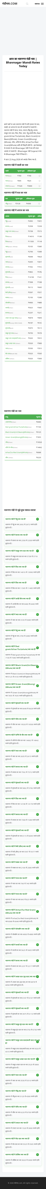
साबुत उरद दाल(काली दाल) (13, 338)
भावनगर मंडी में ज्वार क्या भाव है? (16, 614)
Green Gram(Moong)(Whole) (16, 437)
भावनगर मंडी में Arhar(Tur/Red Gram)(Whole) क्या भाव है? (20, 911)
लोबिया (7, 358)
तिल (6, 236)
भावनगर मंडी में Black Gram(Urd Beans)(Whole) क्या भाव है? (21, 667)
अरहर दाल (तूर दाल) (11, 318)
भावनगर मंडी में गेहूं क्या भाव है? (15, 519)
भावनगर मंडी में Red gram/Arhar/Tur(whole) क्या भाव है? (20, 648)
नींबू (6, 203)
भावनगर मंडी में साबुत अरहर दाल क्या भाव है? (20, 1059)
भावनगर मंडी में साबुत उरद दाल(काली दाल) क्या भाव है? (22, 1041)
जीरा (6, 442)
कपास (7, 267)
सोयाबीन (7, 302)
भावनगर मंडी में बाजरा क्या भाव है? (16, 535)
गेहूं (6, 221)
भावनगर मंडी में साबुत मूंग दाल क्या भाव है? (19, 1024)
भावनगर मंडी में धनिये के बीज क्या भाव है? (19, 734)
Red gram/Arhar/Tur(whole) (16, 427)
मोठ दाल (7, 353)
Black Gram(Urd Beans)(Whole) (17, 432)
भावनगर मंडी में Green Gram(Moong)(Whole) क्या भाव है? (20, 685)
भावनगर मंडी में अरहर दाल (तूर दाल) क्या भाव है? (21, 976)
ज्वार (6, 246)
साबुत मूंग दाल (9, 333)
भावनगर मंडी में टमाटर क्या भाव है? (16, 1122)
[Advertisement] (23, 30)
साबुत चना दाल (9, 231)
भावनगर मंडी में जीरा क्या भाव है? (16, 719)
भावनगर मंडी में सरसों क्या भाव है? (16, 944)
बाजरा (7, 226)
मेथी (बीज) (8, 292)
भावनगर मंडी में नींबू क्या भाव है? (15, 1091)
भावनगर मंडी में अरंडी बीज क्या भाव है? (18, 598)
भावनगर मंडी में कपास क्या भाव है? (16, 766)
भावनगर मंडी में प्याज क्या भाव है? (16, 878)
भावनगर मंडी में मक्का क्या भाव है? (16, 862)
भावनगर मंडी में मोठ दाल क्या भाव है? (17, 1138)
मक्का (7, 297)
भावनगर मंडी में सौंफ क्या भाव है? (16, 1106)
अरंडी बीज (8, 422)
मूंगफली (7, 257)
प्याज (6, 176)
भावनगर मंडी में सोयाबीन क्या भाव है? (17, 928)
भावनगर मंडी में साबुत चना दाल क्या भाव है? (19, 551)
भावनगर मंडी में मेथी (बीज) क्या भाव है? (18, 846)
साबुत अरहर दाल (10, 343)
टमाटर (7, 186)
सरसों (7, 307)
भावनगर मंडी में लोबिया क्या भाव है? (17, 1154)
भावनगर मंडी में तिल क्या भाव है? (16, 566)
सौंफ (6, 457)
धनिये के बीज (9, 447)
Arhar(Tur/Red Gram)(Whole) (16, 452)
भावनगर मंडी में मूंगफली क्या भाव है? (17, 703)
